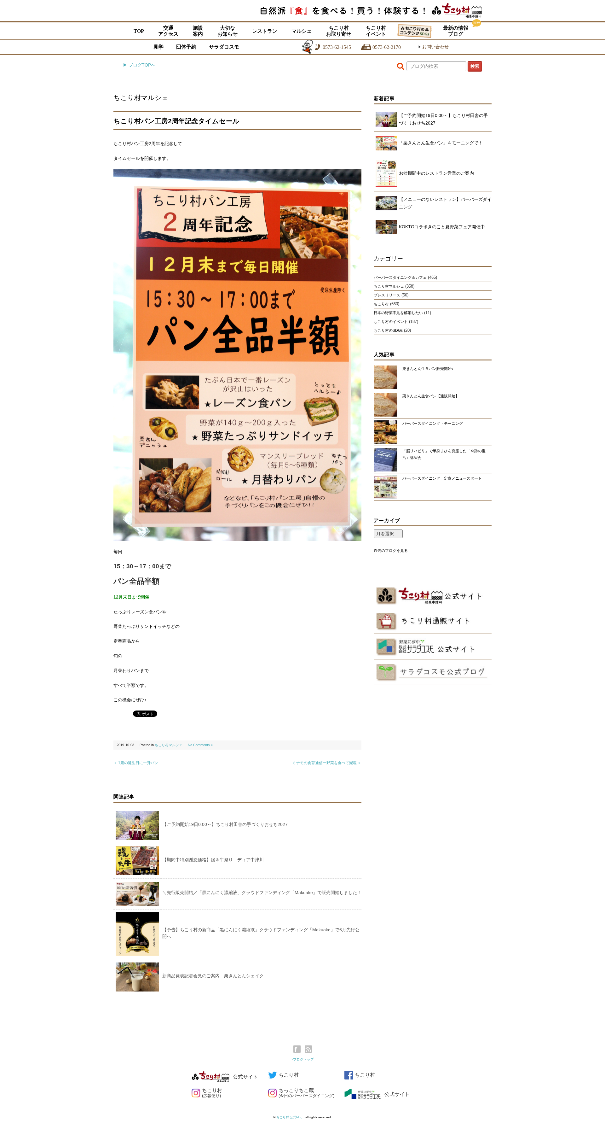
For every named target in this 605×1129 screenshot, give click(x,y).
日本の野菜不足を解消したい (398, 313)
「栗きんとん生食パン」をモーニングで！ (441, 142)
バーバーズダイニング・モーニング (432, 423)
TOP (139, 31)
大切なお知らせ (227, 31)
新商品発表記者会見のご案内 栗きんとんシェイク (213, 975)
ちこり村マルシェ (141, 97)
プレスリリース (387, 295)
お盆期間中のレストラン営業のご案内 (436, 173)
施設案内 (198, 31)
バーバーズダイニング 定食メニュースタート (442, 478)
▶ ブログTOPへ (139, 64)
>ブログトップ (302, 1059)
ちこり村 (381, 304)
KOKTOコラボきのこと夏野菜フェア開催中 (442, 226)
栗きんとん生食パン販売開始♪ (427, 368)
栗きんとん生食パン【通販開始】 (430, 396)
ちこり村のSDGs (388, 330)
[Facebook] (298, 1049)
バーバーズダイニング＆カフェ (400, 277)
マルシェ (301, 31)
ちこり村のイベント (391, 321)
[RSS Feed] (308, 1049)
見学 (158, 47)
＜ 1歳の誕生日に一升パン (135, 763)
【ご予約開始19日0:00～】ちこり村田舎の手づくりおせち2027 (225, 824)
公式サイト (245, 1076)
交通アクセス (168, 31)
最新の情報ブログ (455, 31)
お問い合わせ (433, 46)
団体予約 (186, 47)
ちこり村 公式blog (289, 1117)
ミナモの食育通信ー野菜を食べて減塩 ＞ (326, 763)
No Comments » (200, 745)
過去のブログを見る (391, 550)
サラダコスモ (224, 47)
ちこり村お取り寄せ (338, 31)
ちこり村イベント (376, 31)
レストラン (264, 31)
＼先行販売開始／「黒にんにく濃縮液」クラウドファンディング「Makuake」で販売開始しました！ (261, 892)
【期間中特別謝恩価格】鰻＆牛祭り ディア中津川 (213, 859)
